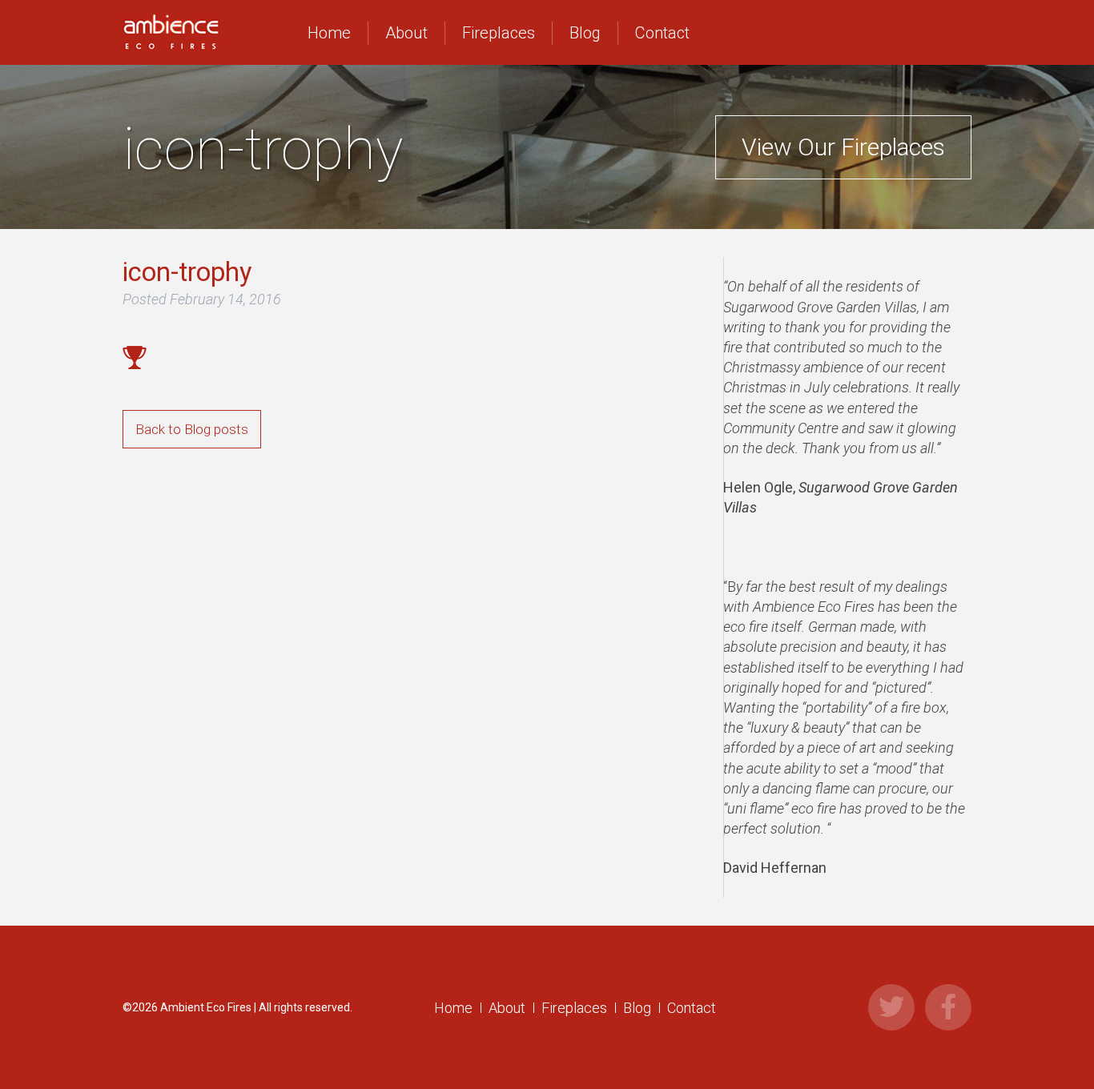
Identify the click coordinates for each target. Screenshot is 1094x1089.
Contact (662, 32)
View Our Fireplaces (843, 147)
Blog (585, 32)
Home (329, 32)
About (406, 32)
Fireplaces (498, 32)
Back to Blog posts (191, 429)
